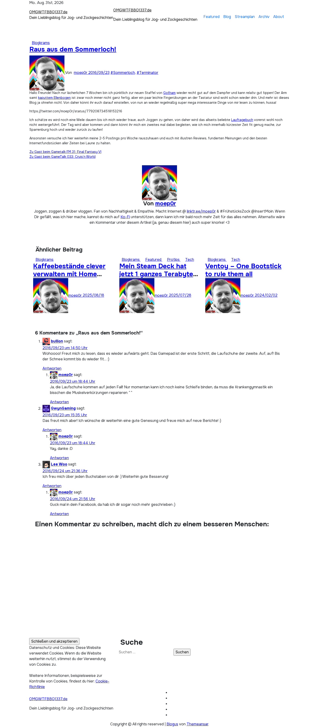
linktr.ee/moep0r (201, 211)
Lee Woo (59, 464)
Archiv (264, 16)
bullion (57, 341)
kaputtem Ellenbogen (54, 98)
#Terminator (147, 72)
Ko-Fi (125, 216)
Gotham (169, 93)
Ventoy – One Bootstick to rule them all (243, 270)
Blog (227, 16)
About (278, 16)
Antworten (52, 368)
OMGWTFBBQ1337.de (48, 12)
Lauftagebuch (242, 120)
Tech (189, 259)
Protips (174, 259)
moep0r (81, 72)
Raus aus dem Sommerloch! (72, 49)
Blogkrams (41, 42)
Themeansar (197, 724)
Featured (211, 16)
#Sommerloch (122, 72)
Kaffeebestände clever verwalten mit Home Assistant (69, 274)
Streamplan (245, 16)
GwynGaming (63, 408)
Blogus (172, 724)
